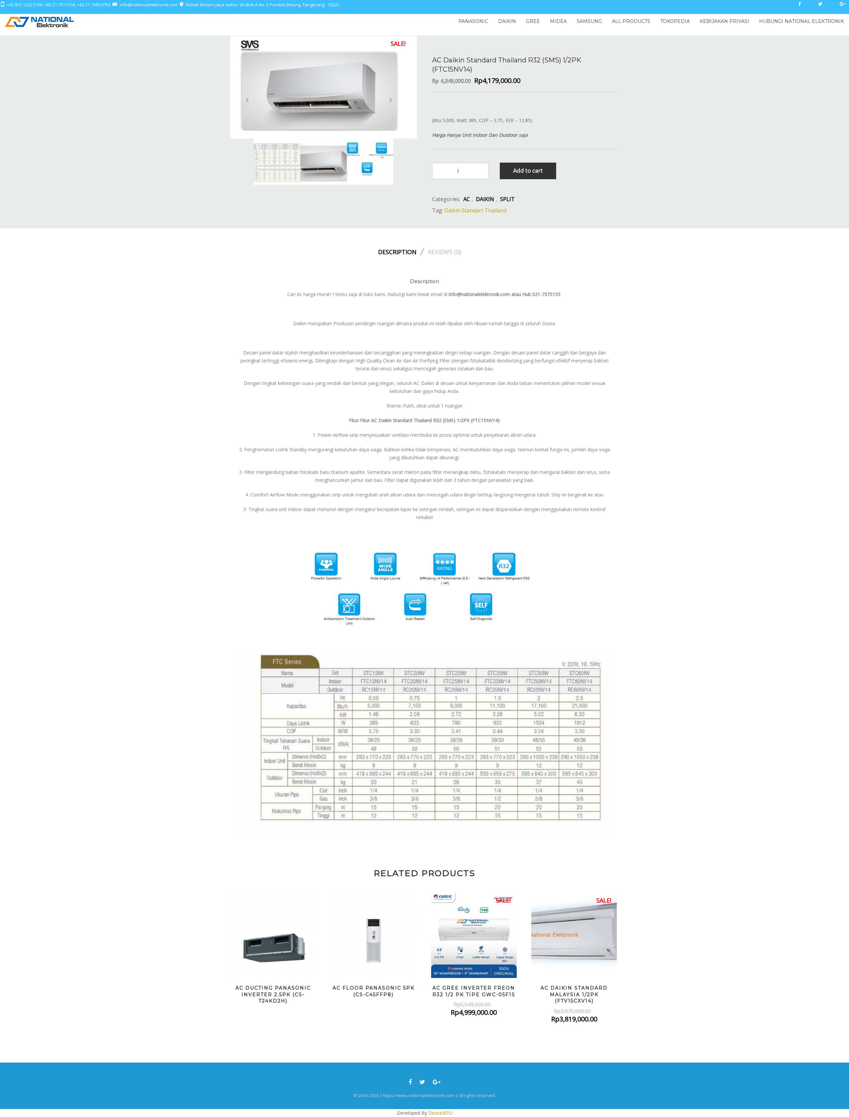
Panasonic (473, 21)
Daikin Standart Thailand (475, 210)
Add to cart (528, 171)
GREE (533, 21)
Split (507, 199)
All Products (631, 21)
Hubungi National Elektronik (801, 21)
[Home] (39, 21)
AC (466, 199)
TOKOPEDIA (675, 21)
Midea (558, 21)
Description (397, 252)
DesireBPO (440, 1113)
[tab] (402, 250)
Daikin (507, 21)
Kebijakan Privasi (724, 21)
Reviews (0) (444, 252)
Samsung (589, 21)
